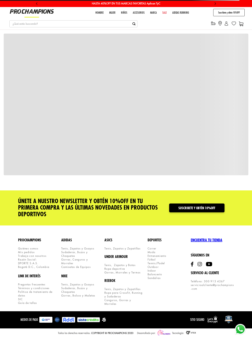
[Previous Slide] (36, 3)
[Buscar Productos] (133, 23)
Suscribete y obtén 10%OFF (229, 12)
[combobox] (73, 23)
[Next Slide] (215, 3)
